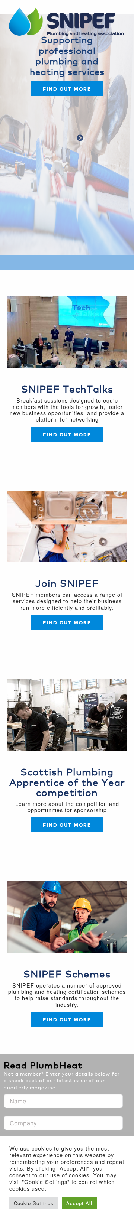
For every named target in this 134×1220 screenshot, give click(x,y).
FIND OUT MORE (67, 622)
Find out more (67, 88)
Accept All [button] (79, 1203)
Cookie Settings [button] (34, 1203)
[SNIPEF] (69, 22)
